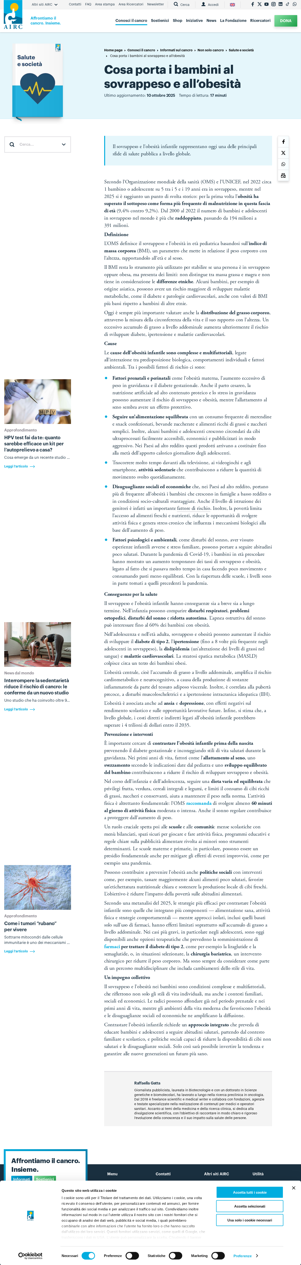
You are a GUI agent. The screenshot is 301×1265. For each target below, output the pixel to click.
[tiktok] (287, 4)
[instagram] (273, 4)
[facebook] (252, 4)
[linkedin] (280, 4)
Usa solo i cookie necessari (249, 1220)
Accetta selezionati (249, 1206)
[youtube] (266, 4)
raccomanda (199, 803)
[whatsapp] (294, 4)
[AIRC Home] (13, 16)
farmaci (112, 947)
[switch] (132, 1255)
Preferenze (243, 1256)
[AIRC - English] (232, 4)
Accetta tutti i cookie (250, 1192)
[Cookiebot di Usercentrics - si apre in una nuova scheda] (30, 1255)
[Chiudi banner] (293, 1188)
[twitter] (259, 4)
